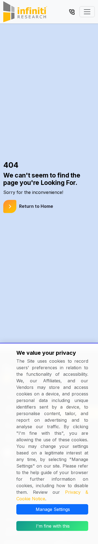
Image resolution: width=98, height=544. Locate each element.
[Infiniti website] (25, 11)
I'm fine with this (53, 526)
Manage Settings (53, 509)
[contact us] (72, 11)
